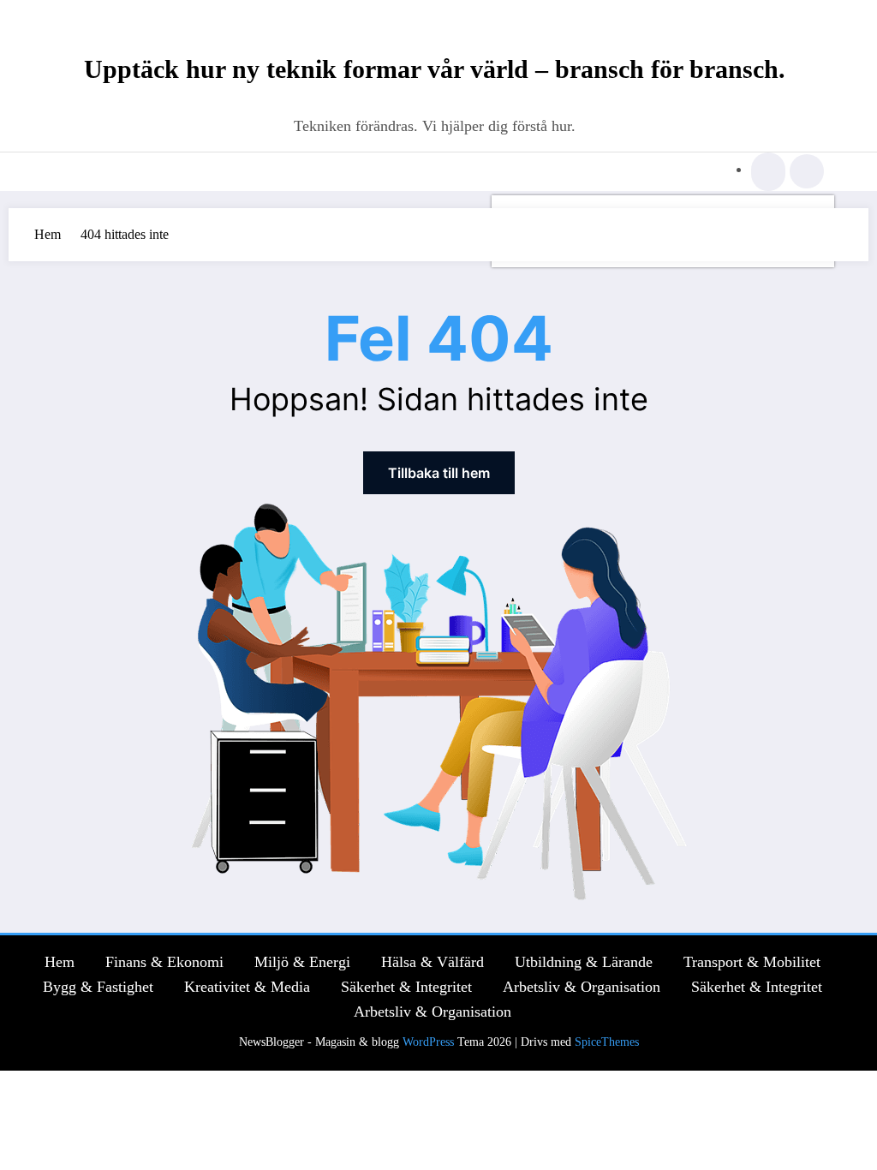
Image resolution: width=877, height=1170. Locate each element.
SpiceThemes (607, 1042)
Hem (60, 961)
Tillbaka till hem (439, 472)
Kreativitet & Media (247, 986)
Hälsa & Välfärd (432, 961)
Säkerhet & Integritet (406, 986)
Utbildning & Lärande (584, 961)
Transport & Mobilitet (751, 961)
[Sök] (768, 174)
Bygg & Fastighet (98, 986)
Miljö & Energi (302, 961)
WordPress (428, 1042)
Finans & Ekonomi (164, 961)
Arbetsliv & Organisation (581, 986)
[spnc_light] (807, 171)
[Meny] (73, 171)
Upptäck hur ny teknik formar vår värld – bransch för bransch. (434, 69)
